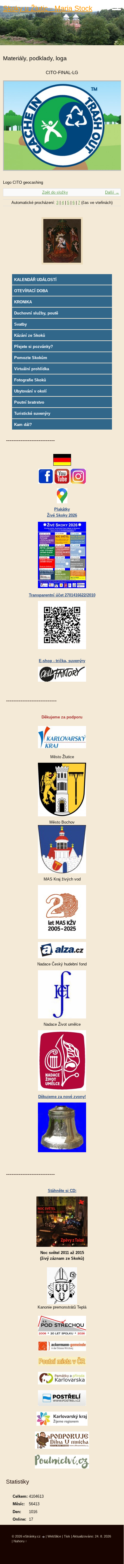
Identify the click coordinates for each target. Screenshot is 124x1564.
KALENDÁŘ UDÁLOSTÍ (35, 279)
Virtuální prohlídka (31, 369)
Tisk (67, 1536)
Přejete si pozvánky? (33, 346)
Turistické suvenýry (32, 413)
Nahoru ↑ (20, 1541)
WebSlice (54, 1536)
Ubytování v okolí (30, 391)
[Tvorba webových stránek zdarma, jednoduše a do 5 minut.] (44, 1536)
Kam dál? (23, 424)
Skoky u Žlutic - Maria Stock (47, 8)
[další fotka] (111, 128)
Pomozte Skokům (30, 357)
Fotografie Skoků (30, 380)
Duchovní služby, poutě (36, 313)
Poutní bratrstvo (29, 402)
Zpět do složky (55, 192)
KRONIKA (23, 302)
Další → (112, 192)
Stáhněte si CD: (62, 1190)
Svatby (20, 324)
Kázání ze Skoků (29, 335)
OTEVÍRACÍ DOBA (31, 291)
